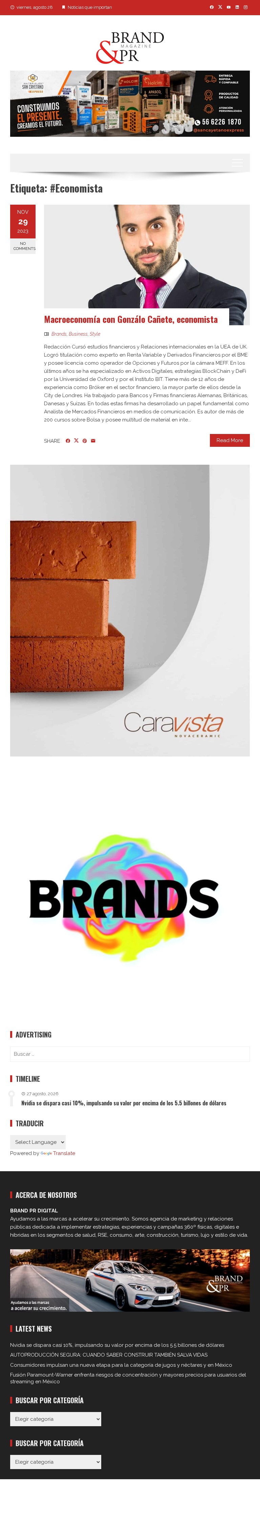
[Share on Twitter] (76, 440)
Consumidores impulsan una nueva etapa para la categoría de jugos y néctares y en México (121, 1365)
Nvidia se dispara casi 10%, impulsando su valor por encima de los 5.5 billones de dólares (123, 1103)
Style (95, 334)
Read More (230, 440)
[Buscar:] (130, 1054)
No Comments (25, 246)
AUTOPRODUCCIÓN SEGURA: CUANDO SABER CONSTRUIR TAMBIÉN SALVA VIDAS (109, 1355)
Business (78, 334)
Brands (59, 334)
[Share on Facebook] (68, 441)
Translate (64, 1153)
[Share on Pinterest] (85, 441)
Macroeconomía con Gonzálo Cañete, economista (131, 319)
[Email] (93, 441)
